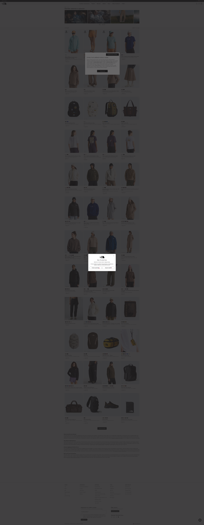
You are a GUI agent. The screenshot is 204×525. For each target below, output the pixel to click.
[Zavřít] (113, 255)
